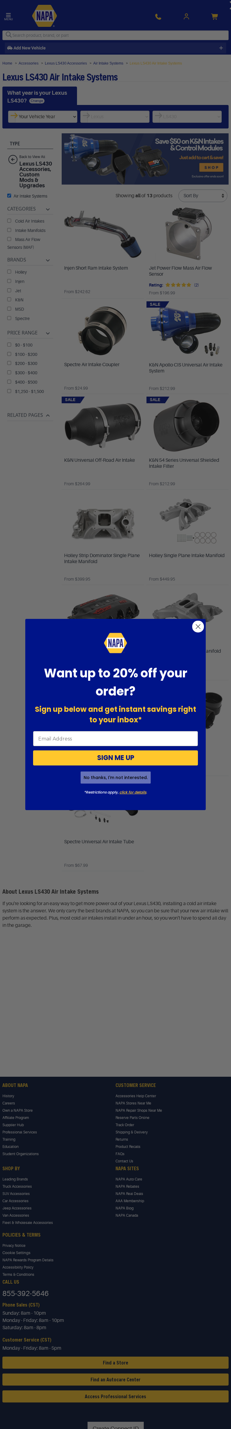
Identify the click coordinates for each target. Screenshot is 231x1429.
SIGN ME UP (115, 757)
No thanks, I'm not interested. (116, 778)
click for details (132, 792)
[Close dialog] (198, 626)
